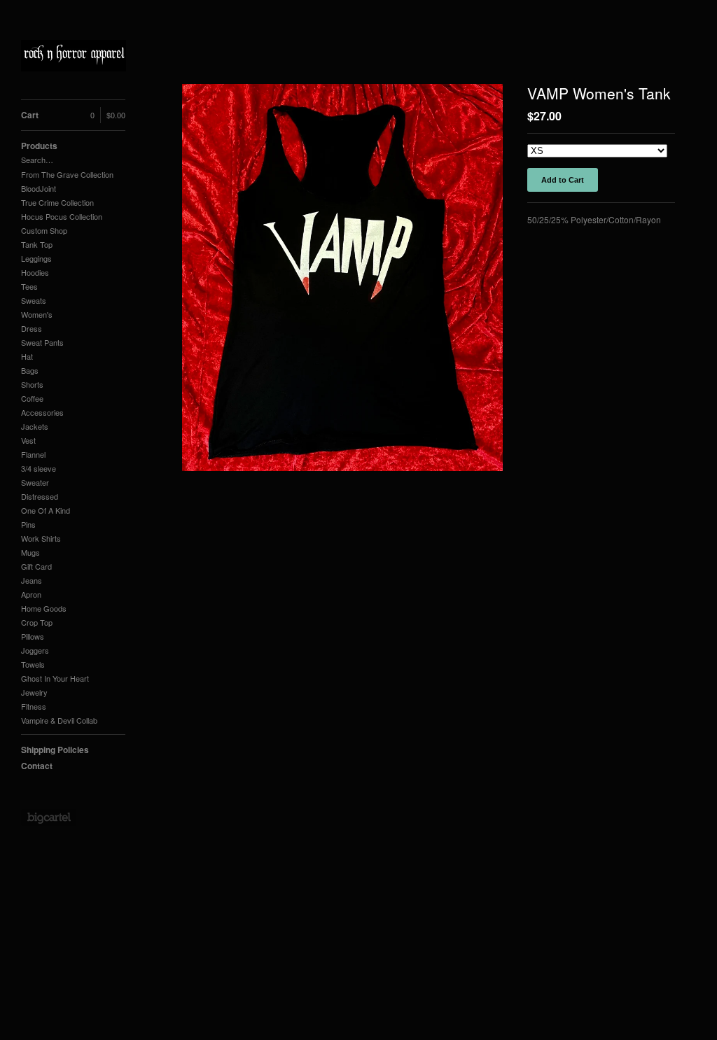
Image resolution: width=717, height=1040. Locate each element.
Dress (31, 328)
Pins (28, 524)
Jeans (31, 580)
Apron (31, 594)
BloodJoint (38, 188)
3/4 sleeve (38, 468)
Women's (37, 314)
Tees (29, 286)
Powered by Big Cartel (48, 817)
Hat (27, 356)
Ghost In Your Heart (55, 678)
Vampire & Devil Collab (59, 720)
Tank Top (37, 244)
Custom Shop (44, 230)
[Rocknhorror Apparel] (73, 57)
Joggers (35, 650)
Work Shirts (41, 538)
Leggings (36, 258)
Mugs (30, 552)
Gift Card (36, 566)
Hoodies (35, 272)
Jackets (34, 426)
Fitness (33, 706)
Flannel (33, 454)
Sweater (35, 482)
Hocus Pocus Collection (61, 216)
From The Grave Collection (67, 174)
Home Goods (44, 608)
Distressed (39, 496)
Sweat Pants (42, 342)
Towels (33, 664)
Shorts (32, 384)
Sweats (33, 300)
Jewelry (34, 692)
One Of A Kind (45, 510)
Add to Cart (562, 180)
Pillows (32, 636)
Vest (28, 440)
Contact (37, 765)
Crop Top (37, 622)
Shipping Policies (55, 749)
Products (39, 145)
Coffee (32, 398)
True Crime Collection (57, 202)
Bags (30, 370)
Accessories (42, 412)
